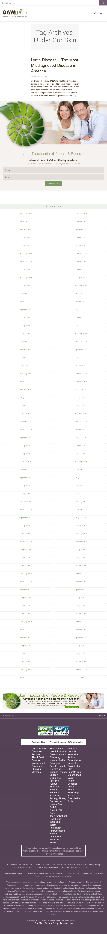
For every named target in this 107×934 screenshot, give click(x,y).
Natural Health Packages (57, 761)
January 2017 (81, 501)
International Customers (38, 764)
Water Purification (55, 826)
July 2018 (26, 445)
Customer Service (37, 753)
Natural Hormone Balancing (55, 792)
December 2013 (26, 629)
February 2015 (26, 573)
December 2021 (81, 293)
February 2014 (26, 621)
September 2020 (81, 349)
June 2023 (81, 269)
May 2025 (26, 245)
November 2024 (81, 261)
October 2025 (25, 229)
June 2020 (26, 357)
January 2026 (81, 213)
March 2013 (81, 661)
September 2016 (25, 517)
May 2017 (26, 493)
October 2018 (81, 429)
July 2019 (81, 397)
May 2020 (81, 357)
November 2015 (81, 541)
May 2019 (81, 405)
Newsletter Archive (73, 756)
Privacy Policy (51, 923)
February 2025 (26, 253)
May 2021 (26, 325)
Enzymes (54, 786)
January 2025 (81, 253)
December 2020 (81, 341)
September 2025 (81, 229)
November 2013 (81, 629)
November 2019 (81, 381)
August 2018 (81, 437)
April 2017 (81, 493)
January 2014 (81, 621)
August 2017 (81, 477)
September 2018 (25, 437)
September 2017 (25, 477)
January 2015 (81, 573)
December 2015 (26, 541)
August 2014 (26, 597)
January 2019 (25, 421)
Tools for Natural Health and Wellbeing (58, 818)
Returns (36, 760)
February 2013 (26, 669)
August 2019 (26, 397)
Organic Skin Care (56, 811)
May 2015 (81, 557)
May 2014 (81, 605)
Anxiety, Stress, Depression (58, 800)
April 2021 (81, 325)
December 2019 (26, 381)
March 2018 (26, 461)
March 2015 (81, 565)
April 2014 (26, 613)
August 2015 (26, 549)
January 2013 (81, 669)
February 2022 (81, 285)
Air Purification (57, 830)
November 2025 (81, 221)
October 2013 (25, 637)
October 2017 (81, 469)
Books (53, 842)
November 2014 (81, 581)
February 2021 (81, 333)
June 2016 (81, 525)
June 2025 (81, 237)
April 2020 (26, 365)
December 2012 (26, 677)
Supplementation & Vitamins (58, 767)
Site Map (39, 923)
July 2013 (81, 645)
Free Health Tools (74, 800)
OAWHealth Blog (74, 767)
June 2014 (26, 605)
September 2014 (81, 589)
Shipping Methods (36, 770)
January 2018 (26, 469)
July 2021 (26, 317)
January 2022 (26, 293)
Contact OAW (39, 748)
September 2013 (81, 637)
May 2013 (81, 653)
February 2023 (26, 277)
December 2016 (26, 509)
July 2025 (26, 237)
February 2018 (81, 461)
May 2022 (26, 285)
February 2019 (81, 413)
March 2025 (81, 245)
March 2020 (81, 365)
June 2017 (81, 485)
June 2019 (26, 405)
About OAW (38, 757)
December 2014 (26, 581)
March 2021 (26, 333)
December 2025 (26, 221)
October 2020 (25, 349)
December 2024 (26, 261)
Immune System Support (58, 773)
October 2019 (25, 389)
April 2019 (26, 413)
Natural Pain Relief (56, 805)
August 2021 (81, 309)
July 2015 (81, 549)
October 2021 (81, 301)
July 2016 (26, 525)
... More (81, 677)
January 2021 (26, 341)
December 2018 (81, 421)
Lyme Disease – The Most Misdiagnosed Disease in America (54, 65)
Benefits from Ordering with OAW (75, 774)
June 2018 (81, 445)
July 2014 (81, 597)
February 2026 (26, 213)
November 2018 (25, 429)
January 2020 (81, 373)
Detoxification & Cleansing (58, 756)
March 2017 (26, 501)
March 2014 (81, 613)
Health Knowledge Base (73, 792)
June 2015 (26, 557)
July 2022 (81, 277)
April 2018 (81, 453)
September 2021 (25, 309)
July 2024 (26, 269)
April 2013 (26, 661)
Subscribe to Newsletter (74, 761)
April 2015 (26, 565)
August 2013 (26, 645)
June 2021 (81, 317)
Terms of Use (66, 923)
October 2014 (25, 589)
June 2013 (26, 653)
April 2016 (26, 533)
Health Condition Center (73, 783)
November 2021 (25, 301)
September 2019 (81, 389)
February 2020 (26, 373)
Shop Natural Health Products (58, 750)
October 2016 (81, 509)
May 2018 (26, 453)
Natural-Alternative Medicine (55, 836)
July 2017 (26, 485)
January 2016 (81, 533)
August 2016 (81, 517)
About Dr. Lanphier (72, 750)
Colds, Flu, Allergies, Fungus (55, 780)
